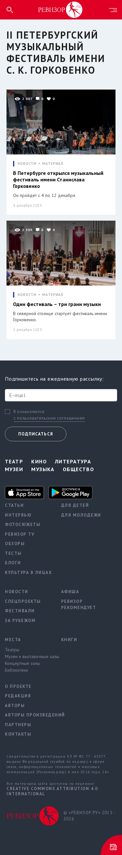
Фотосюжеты (22, 524)
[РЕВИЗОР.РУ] (60, 9)
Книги (69, 639)
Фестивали (20, 611)
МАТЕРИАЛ (52, 164)
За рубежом (20, 620)
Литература (73, 461)
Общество (78, 469)
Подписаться (35, 434)
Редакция (18, 696)
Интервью (18, 515)
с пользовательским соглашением (49, 418)
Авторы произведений (28, 715)
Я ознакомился (29, 411)
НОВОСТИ (27, 164)
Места (13, 639)
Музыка (43, 469)
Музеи (14, 469)
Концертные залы (22, 663)
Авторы (15, 705)
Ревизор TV (19, 534)
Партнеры (18, 724)
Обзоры (15, 543)
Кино (39, 461)
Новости (16, 591)
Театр (14, 461)
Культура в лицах (28, 572)
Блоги (13, 563)
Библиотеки (16, 670)
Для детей (75, 505)
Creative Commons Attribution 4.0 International (52, 791)
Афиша (70, 591)
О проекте (18, 686)
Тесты (13, 553)
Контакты (18, 734)
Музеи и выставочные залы (28, 656)
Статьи (14, 505)
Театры (12, 650)
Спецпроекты (23, 601)
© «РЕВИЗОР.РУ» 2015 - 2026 (89, 816)
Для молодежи (81, 515)
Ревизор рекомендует (78, 605)
